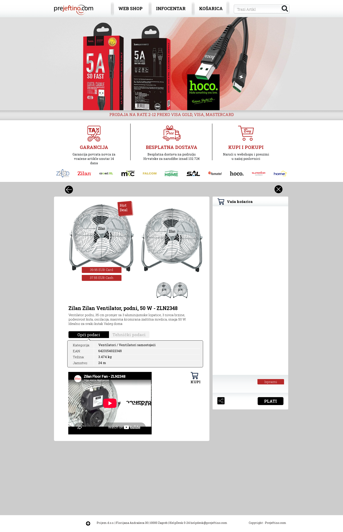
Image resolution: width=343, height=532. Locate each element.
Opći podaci (88, 334)
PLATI (270, 401)
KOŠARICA (211, 8)
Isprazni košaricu (270, 382)
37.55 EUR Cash (101, 278)
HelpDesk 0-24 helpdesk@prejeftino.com (198, 523)
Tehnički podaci (129, 334)
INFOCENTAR (171, 8)
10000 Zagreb (159, 523)
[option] (171, 63)
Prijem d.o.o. (105, 523)
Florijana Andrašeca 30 (132, 523)
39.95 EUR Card (101, 270)
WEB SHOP (130, 8)
